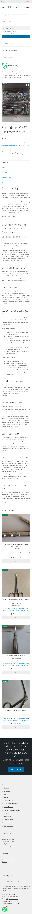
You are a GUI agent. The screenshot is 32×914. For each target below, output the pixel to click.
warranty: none (25, 145)
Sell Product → (16, 769)
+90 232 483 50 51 (13, 897)
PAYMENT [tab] (4, 167)
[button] (27, 85)
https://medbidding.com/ (12, 903)
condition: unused (15, 552)
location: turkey (6, 145)
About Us (6, 788)
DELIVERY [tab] (4, 172)
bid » (16, 561)
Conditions (7, 791)
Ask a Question (22, 154)
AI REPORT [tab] (5, 163)
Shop (9, 14)
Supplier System (8, 819)
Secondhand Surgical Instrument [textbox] (15, 50)
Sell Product (7, 816)
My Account (7, 823)
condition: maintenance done (18, 143)
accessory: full (6, 143)
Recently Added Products (11, 803)
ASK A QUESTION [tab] (6, 177)
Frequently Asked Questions (12, 810)
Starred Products (9, 800)
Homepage (7, 785)
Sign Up (2, 1)
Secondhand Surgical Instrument (20, 14)
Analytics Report (8, 826)
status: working (15, 145)
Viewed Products (8, 807)
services (16, 77)
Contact (6, 813)
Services (6, 797)
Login (7, 1)
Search (16, 36)
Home (5, 14)
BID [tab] (3, 182)
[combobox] (16, 50)
